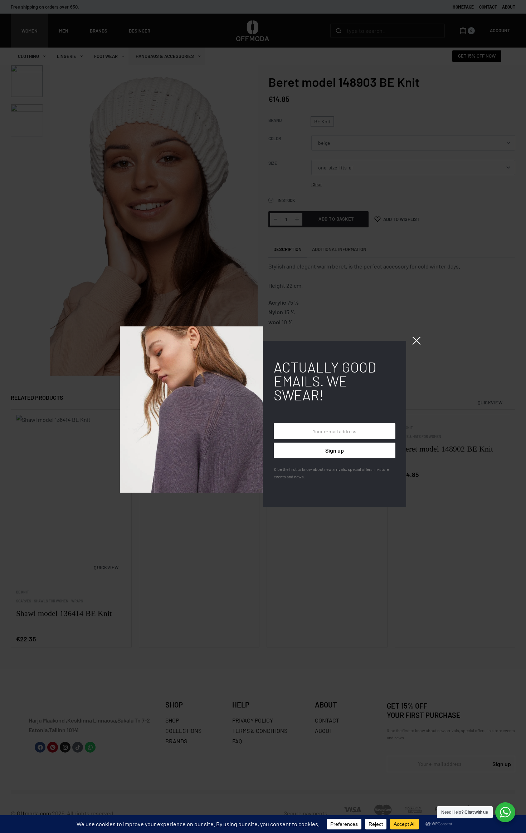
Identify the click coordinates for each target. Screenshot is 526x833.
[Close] (416, 340)
